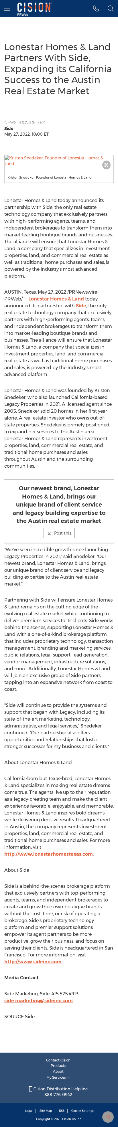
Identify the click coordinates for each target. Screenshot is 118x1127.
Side (81, 306)
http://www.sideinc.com (33, 961)
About (58, 1071)
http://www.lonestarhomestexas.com (48, 854)
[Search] (110, 8)
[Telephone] (96, 8)
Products (58, 1065)
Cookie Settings (82, 1111)
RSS (61, 1111)
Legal (29, 1111)
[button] (59, 161)
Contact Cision (58, 1060)
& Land (56, 299)
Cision (66, 1119)
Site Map (46, 1111)
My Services (56, 1077)
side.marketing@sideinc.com (38, 1000)
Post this (62, 533)
